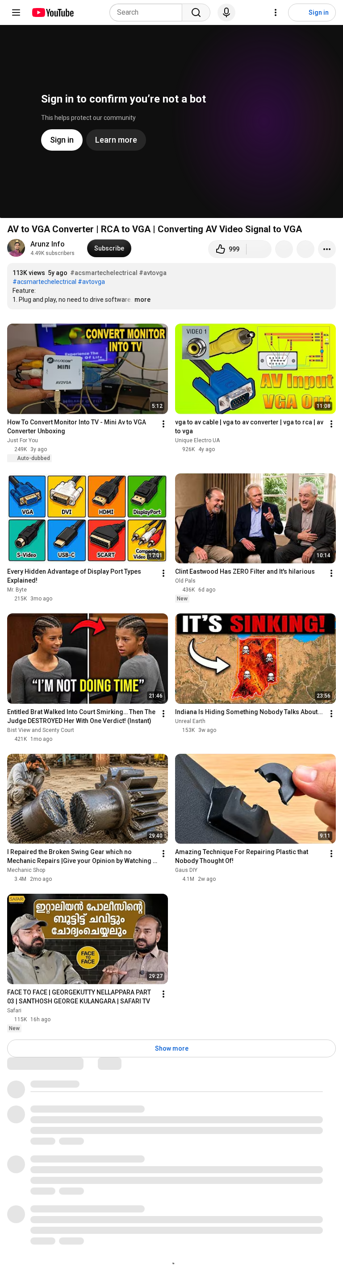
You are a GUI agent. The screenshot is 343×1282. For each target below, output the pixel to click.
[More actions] (327, 249)
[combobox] (148, 12)
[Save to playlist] (305, 249)
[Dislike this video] (259, 249)
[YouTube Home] (52, 12)
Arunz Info (47, 244)
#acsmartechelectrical (104, 272)
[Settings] (275, 12)
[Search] (196, 12)
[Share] (284, 249)
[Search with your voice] (226, 12)
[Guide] (16, 12)
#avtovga (153, 272)
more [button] (142, 299)
